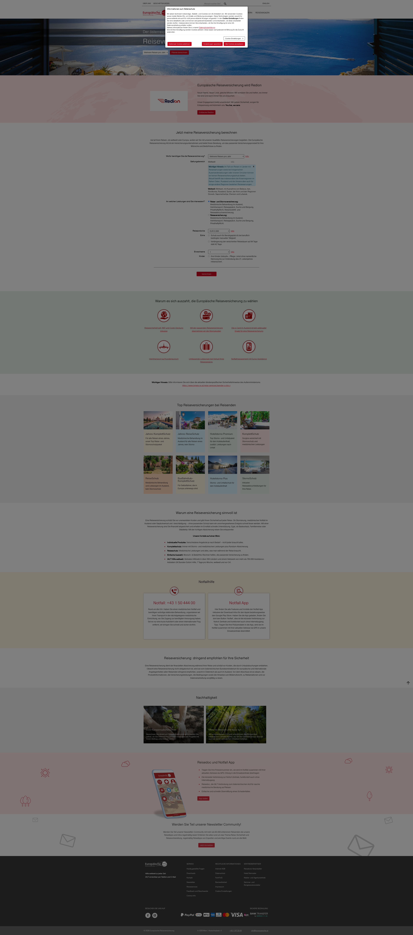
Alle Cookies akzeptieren (234, 44)
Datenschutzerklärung (207, 27)
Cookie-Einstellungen (233, 38)
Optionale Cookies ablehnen (179, 44)
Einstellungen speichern (212, 44)
